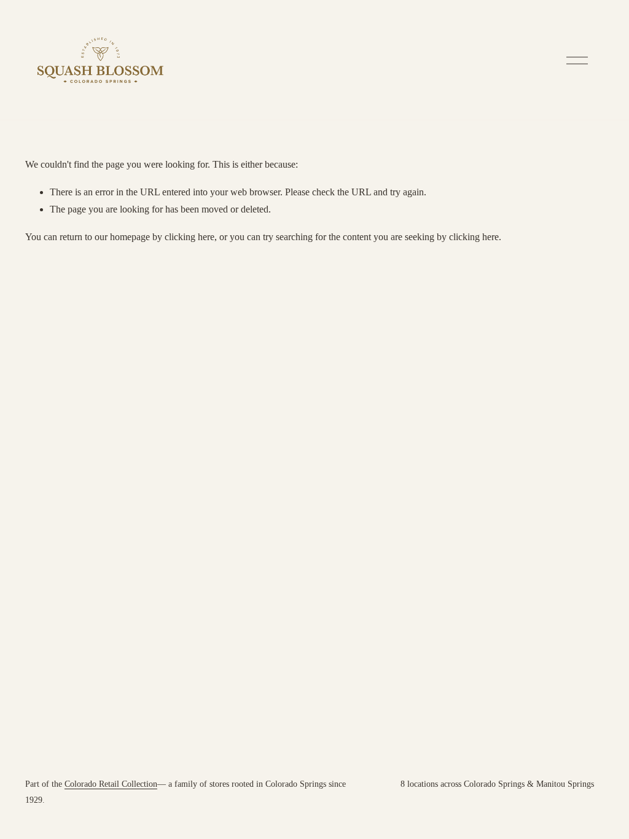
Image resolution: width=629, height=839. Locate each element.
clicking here (189, 237)
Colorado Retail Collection (110, 784)
